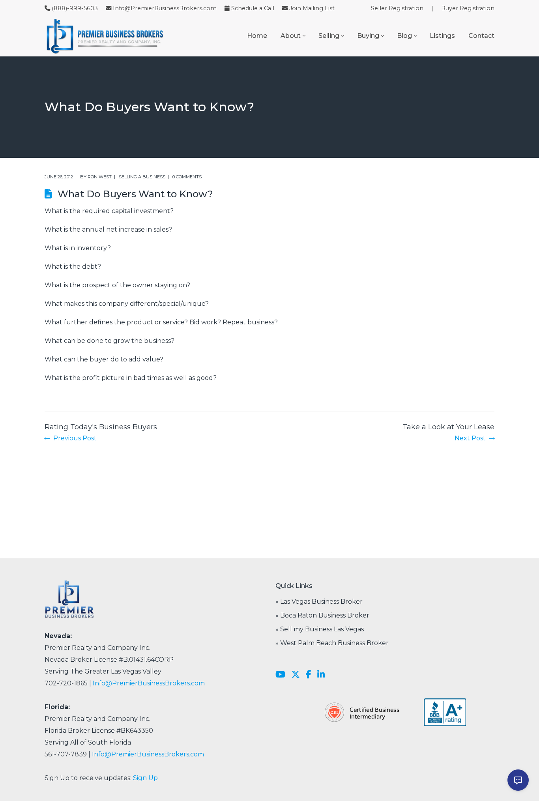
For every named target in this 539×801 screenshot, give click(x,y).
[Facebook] (308, 675)
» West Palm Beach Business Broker (332, 643)
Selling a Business (142, 177)
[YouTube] (280, 675)
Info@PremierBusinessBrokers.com (165, 8)
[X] (295, 675)
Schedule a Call (252, 8)
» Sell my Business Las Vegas (319, 629)
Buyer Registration (467, 8)
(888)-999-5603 (75, 8)
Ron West (100, 177)
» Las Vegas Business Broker (319, 601)
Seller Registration (397, 8)
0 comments (187, 177)
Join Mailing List (312, 8)
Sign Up (145, 778)
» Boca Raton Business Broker (322, 615)
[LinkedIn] (321, 675)
